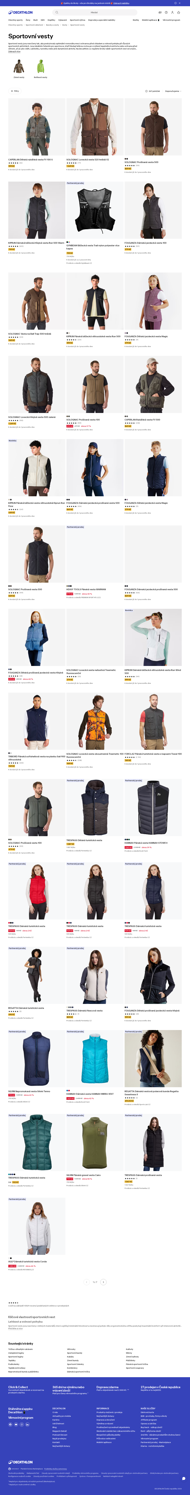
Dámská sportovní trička (78, 1372)
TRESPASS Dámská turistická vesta (26, 926)
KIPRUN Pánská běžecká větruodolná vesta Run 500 (93, 336)
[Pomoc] (166, 12)
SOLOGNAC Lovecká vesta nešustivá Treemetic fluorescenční (91, 671)
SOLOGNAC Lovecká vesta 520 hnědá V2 (87, 159)
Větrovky (71, 1349)
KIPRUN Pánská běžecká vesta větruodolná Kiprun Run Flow (36, 504)
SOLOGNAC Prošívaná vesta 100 (83, 419)
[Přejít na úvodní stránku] (20, 12)
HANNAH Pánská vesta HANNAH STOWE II (146, 843)
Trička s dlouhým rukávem (20, 1349)
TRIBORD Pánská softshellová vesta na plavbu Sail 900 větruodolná (36, 758)
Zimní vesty (19, 77)
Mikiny (129, 1353)
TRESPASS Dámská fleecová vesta (84, 1010)
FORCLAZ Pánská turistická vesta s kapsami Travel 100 (153, 754)
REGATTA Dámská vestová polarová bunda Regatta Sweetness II (151, 1093)
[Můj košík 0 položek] (179, 12)
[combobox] (173, 91)
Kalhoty (129, 1349)
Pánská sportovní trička (137, 1364)
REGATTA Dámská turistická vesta (26, 1008)
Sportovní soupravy (135, 1368)
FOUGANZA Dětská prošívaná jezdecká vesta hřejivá (35, 672)
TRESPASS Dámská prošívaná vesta (143, 1175)
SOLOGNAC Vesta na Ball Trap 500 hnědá (29, 334)
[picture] (36, 126)
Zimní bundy (73, 1360)
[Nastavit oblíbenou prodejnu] (160, 12)
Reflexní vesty (40, 77)
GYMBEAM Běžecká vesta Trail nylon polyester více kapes (92, 247)
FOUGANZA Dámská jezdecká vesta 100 (145, 243)
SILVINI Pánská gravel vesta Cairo (83, 1175)
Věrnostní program (171, 20)
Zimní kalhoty (132, 1357)
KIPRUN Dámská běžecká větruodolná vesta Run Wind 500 (153, 671)
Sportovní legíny (15, 1357)
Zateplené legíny (16, 1353)
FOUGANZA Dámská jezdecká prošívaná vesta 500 (93, 503)
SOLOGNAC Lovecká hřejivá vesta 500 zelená (31, 417)
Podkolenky (13, 1364)
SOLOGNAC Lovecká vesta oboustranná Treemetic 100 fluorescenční (95, 755)
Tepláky (12, 1360)
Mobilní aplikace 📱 (151, 20)
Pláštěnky (130, 1360)
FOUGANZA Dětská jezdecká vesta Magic (146, 336)
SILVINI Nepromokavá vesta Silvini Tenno (29, 1091)
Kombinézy (72, 1368)
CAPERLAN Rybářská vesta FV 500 (142, 419)
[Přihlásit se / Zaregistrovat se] (172, 12)
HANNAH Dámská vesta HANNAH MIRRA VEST (90, 1094)
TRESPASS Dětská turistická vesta (84, 840)
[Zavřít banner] (180, 3)
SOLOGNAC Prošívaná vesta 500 (141, 162)
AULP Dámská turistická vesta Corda (27, 1261)
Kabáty (70, 1357)
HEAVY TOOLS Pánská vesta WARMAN (86, 589)
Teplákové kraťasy (16, 1368)
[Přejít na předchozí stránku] (86, 1282)
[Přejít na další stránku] (103, 1282)
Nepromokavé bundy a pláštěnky (23, 1372)
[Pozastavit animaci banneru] (175, 3)
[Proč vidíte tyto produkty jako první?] (146, 91)
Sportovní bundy (74, 1353)
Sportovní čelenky (75, 1364)
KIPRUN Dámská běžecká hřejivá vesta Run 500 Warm (36, 243)
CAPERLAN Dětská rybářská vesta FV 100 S (30, 159)
